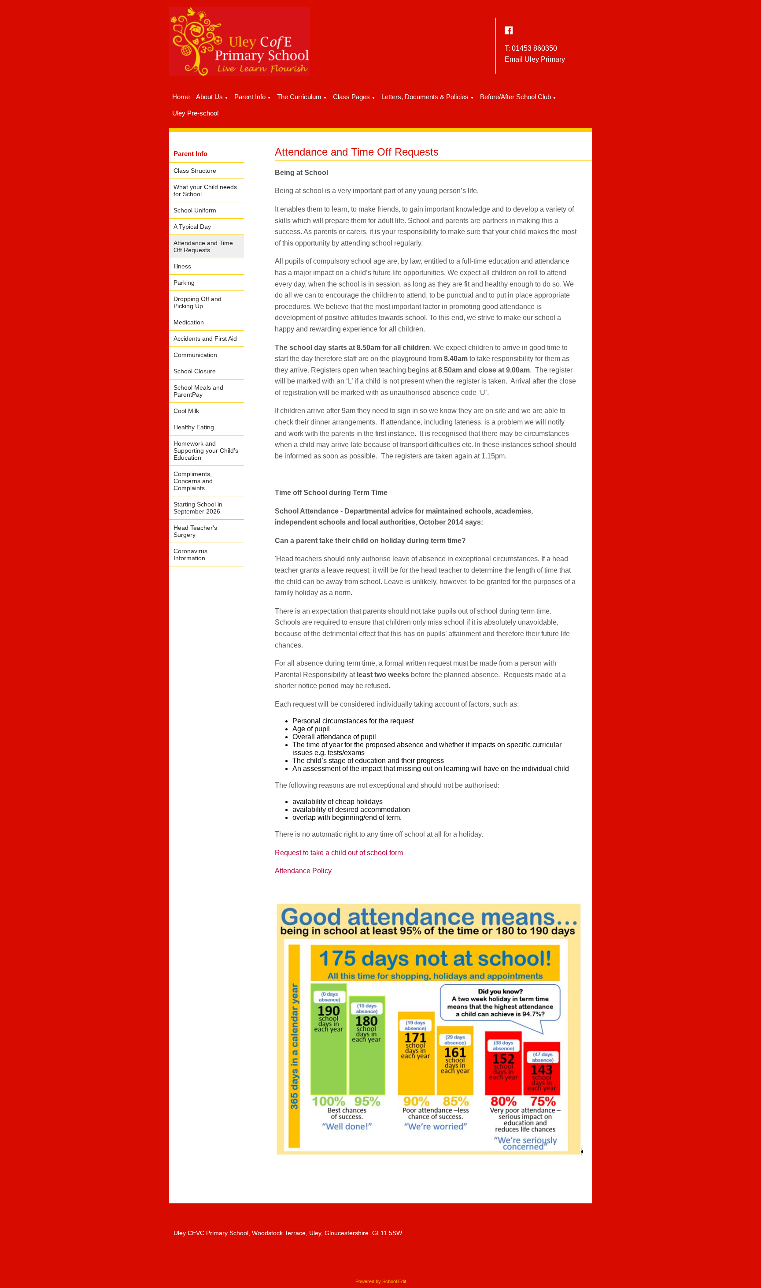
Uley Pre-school (195, 113)
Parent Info (250, 97)
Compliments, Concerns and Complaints (193, 480)
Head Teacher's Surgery (195, 531)
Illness (182, 266)
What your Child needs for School (205, 190)
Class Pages (351, 97)
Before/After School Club (515, 97)
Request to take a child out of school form (339, 852)
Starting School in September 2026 (198, 508)
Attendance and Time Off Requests (203, 246)
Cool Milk (186, 410)
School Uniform (195, 210)
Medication (189, 322)
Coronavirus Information (190, 554)
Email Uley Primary (535, 59)
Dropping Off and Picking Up (198, 302)
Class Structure (195, 170)
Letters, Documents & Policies (425, 97)
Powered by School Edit (380, 1281)
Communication (195, 354)
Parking (184, 282)
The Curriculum (299, 97)
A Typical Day (192, 226)
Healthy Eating (194, 427)
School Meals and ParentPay (198, 391)
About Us (209, 97)
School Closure (195, 371)
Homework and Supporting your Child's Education (206, 450)
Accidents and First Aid (205, 338)
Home (181, 97)
